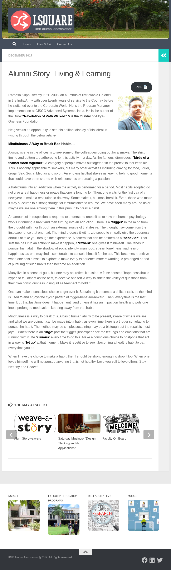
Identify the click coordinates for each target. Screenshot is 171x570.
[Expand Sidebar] (163, 55)
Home (27, 44)
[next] (148, 434)
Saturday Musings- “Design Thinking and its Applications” (77, 443)
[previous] (11, 434)
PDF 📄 (141, 87)
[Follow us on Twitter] (160, 560)
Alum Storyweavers (27, 438)
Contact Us (64, 44)
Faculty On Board (114, 438)
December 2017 (20, 55)
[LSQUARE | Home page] (41, 20)
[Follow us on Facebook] (145, 560)
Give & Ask (44, 44)
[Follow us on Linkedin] (152, 560)
